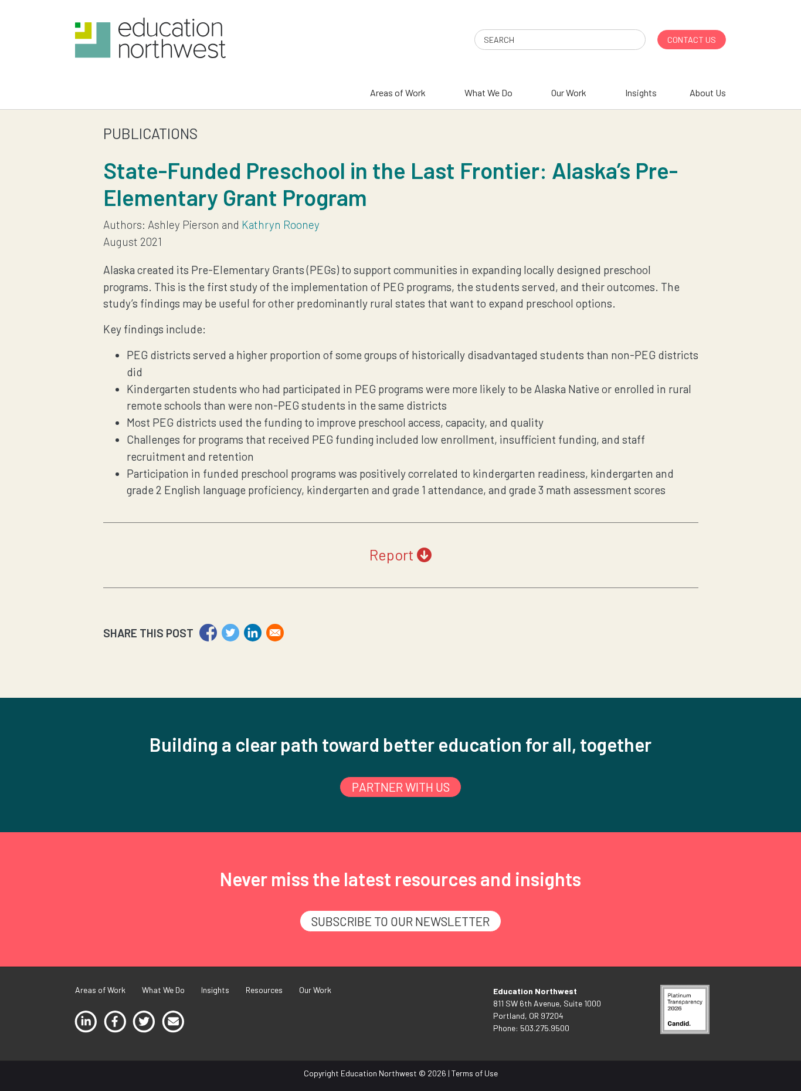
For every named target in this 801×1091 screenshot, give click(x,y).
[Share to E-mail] (275, 632)
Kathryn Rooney (281, 224)
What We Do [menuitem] (488, 92)
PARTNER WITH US (401, 786)
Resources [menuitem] (264, 990)
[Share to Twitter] (230, 632)
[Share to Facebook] (208, 632)
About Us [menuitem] (708, 92)
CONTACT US (691, 40)
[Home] (150, 37)
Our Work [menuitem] (568, 92)
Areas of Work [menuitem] (398, 92)
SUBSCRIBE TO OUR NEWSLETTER (400, 921)
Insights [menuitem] (641, 92)
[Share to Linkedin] (253, 632)
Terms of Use (475, 1073)
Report (393, 554)
